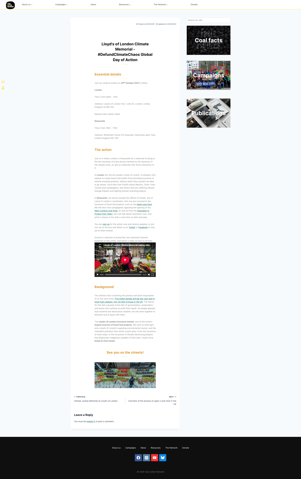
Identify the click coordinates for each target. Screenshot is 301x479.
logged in (91, 421)
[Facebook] (138, 457)
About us (116, 448)
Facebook (143, 227)
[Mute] (149, 274)
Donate (194, 4)
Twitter (132, 227)
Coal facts (209, 40)
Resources (156, 448)
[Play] (97, 274)
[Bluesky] (162, 457)
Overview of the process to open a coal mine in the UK (152, 400)
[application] (125, 259)
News (93, 4)
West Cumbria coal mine (106, 211)
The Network (171, 448)
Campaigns (208, 75)
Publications (208, 113)
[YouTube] (154, 457)
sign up (106, 224)
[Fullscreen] (153, 274)
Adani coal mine (144, 204)
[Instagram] (146, 457)
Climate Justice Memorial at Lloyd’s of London (96, 399)
